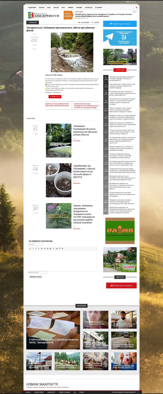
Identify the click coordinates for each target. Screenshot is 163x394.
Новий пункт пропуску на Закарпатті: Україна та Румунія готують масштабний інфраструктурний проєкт (122, 124)
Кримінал (70, 7)
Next (136, 12)
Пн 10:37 (106, 186)
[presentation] (30, 248)
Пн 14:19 (106, 124)
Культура (56, 7)
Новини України (38, 392)
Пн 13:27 (106, 140)
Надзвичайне (32, 7)
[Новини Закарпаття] (45, 15)
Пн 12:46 (106, 163)
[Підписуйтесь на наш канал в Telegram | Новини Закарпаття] (120, 37)
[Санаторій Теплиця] (120, 259)
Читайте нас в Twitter (121, 24)
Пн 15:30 (106, 117)
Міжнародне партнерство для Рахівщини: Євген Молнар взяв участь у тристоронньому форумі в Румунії (122, 177)
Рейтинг (96, 22)
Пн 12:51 (106, 155)
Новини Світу (51, 392)
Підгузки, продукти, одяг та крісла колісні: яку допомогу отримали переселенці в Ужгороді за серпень (120, 109)
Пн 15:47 (106, 109)
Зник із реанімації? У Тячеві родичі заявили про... (94, 324)
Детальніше (77, 140)
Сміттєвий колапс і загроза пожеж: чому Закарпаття (54, 340)
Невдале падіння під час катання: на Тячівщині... (123, 346)
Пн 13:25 (106, 148)
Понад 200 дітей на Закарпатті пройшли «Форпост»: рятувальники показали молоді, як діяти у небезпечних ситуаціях (122, 101)
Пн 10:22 (106, 194)
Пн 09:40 (106, 201)
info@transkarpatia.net (63, 387)
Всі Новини (98, 7)
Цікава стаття (55, 96)
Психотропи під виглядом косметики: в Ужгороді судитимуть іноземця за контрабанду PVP (122, 78)
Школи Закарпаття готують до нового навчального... (93, 345)
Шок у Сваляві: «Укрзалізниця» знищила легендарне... (39, 365)
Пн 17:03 (106, 86)
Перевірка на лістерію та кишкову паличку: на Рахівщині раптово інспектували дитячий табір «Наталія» (121, 201)
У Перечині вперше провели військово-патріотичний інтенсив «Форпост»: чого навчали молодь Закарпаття (122, 131)
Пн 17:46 (106, 78)
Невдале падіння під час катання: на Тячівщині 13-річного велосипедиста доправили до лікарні (121, 148)
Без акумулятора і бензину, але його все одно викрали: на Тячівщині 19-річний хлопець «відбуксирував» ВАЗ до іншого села (122, 140)
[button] (30, 248)
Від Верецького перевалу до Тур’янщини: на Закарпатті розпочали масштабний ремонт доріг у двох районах (121, 186)
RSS (75, 392)
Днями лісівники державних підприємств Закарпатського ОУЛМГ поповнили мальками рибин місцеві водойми (84, 214)
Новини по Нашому (64, 392)
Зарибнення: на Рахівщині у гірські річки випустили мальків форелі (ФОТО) (84, 171)
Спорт (63, 7)
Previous (134, 12)
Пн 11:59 (106, 170)
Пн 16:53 (106, 93)
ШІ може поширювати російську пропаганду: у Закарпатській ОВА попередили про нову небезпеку (104, 15)
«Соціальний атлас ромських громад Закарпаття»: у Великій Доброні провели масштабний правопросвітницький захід (122, 170)
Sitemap (82, 392)
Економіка (79, 7)
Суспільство (88, 7)
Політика (41, 7)
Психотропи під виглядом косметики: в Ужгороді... (124, 325)
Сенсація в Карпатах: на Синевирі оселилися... (67, 366)
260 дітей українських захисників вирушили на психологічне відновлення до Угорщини (122, 194)
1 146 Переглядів (84, 22)
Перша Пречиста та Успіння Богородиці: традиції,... (93, 365)
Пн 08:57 (106, 210)
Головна (28, 392)
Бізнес (49, 7)
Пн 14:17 (106, 132)
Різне (114, 363)
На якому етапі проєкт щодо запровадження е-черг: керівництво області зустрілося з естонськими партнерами (86, 105)
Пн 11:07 (106, 177)
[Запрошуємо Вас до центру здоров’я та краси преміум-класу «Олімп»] (120, 230)
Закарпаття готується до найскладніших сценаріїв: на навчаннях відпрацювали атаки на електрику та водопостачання (122, 117)
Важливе (58, 363)
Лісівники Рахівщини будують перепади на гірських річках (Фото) (85, 130)
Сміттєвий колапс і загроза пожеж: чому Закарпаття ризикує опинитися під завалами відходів (122, 86)
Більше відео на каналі (122, 285)
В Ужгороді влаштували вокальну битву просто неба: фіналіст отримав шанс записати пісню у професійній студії (122, 163)
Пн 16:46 (106, 101)
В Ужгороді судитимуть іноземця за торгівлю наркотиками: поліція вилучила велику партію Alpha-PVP (122, 93)
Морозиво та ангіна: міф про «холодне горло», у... (123, 366)
